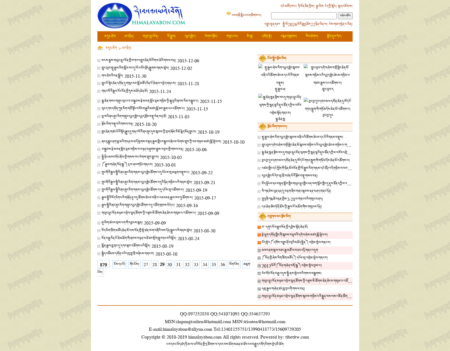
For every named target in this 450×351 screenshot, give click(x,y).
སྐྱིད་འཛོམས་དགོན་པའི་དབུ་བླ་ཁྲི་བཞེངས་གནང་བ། (128, 253)
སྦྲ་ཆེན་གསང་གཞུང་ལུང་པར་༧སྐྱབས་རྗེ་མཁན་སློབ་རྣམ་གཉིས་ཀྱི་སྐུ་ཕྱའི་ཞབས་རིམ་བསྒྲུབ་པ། (150, 101)
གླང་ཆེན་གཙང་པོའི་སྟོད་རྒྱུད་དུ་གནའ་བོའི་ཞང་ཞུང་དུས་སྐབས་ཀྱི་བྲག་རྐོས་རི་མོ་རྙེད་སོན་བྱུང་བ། (149, 131)
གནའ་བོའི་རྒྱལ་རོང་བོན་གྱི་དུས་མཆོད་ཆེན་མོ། (125, 91)
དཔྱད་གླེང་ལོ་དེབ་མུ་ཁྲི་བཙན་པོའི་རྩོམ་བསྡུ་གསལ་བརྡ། (290, 175)
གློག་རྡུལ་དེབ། (334, 36)
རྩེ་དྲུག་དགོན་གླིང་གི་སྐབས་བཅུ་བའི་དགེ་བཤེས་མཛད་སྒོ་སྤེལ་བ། (295, 235)
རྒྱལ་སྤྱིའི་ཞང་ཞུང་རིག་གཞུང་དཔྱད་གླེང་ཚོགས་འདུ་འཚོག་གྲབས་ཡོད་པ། (138, 205)
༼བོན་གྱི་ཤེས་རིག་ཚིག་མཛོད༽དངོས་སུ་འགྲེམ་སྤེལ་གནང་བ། (295, 257)
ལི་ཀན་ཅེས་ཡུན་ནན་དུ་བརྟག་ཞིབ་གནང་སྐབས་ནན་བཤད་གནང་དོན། (296, 191)
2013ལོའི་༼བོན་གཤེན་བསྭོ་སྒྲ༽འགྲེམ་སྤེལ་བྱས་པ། (292, 265)
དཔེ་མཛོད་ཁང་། (288, 6)
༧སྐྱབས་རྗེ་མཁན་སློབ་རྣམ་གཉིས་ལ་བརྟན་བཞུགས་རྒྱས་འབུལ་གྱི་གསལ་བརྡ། (143, 149)
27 (145, 264)
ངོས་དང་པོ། (120, 264)
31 (178, 264)
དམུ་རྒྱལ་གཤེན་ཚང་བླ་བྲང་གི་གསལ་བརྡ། (283, 288)
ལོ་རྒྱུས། (171, 36)
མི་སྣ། (250, 36)
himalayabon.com (205, 336)
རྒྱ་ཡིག (319, 6)
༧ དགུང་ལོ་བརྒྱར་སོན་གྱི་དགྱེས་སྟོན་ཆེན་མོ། (285, 227)
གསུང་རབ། (232, 36)
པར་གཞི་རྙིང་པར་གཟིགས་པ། (246, 15)
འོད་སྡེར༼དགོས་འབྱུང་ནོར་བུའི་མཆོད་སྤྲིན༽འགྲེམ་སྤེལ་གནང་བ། (296, 242)
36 (222, 264)
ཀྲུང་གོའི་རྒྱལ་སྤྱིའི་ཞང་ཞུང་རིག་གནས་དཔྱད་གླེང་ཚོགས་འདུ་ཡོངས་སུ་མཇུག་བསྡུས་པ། (146, 172)
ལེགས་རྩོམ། (211, 36)
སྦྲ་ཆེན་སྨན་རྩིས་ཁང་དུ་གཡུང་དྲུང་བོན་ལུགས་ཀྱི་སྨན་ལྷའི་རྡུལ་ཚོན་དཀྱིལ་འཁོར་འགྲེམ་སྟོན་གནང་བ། (313, 152)
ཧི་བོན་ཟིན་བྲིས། (306, 6)
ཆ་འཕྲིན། (129, 36)
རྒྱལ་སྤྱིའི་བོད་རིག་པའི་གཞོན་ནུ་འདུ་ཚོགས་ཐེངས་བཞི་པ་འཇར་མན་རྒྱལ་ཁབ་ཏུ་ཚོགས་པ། (147, 197)
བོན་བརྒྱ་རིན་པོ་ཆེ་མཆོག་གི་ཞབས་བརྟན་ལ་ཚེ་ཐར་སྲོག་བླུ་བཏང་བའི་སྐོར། (139, 238)
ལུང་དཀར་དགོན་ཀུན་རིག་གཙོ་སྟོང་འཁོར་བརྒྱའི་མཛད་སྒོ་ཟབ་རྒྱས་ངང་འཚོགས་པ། (143, 108)
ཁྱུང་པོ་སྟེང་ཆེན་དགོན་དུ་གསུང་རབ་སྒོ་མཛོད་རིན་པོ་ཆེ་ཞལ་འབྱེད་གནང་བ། (139, 83)
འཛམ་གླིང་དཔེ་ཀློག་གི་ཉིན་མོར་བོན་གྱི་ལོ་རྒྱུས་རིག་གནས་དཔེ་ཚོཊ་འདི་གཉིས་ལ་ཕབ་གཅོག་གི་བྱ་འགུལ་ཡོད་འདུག (320, 168)
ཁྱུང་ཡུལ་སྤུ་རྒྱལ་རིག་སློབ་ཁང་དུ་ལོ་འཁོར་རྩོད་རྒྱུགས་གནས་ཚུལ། (135, 68)
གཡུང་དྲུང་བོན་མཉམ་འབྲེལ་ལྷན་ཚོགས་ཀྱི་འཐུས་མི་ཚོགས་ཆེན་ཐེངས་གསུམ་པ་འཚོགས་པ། (149, 213)
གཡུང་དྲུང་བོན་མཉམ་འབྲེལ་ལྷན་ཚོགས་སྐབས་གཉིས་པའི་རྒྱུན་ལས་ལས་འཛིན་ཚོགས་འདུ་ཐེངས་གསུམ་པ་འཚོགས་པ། (323, 296)
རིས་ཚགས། (312, 36)
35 (213, 264)
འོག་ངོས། (234, 264)
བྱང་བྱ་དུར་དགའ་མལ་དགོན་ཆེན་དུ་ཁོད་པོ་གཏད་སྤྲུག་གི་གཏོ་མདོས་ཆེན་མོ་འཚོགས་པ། (306, 160)
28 (154, 264)
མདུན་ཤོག (110, 36)
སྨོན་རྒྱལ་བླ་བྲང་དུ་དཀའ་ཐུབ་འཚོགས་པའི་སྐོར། (126, 245)
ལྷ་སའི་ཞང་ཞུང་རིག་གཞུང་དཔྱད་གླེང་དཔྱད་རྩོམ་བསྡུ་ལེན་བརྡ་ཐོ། (134, 116)
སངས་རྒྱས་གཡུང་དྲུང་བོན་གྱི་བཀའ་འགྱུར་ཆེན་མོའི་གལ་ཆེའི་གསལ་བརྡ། (139, 60)
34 (205, 264)
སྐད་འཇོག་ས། (345, 6)
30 (169, 264)
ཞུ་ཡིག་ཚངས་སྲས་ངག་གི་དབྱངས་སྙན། (122, 222)
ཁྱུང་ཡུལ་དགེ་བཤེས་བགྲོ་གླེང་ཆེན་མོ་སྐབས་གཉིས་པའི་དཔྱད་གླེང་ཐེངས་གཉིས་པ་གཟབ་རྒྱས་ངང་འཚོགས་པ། (317, 145)
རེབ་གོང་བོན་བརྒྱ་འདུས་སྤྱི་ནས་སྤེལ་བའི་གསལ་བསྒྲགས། (292, 273)
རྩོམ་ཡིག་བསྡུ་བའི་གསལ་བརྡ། (117, 124)
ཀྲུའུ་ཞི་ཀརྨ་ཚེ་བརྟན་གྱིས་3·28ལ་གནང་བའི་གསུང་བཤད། (292, 199)
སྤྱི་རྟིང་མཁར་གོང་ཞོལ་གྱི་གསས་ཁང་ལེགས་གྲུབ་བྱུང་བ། (130, 157)
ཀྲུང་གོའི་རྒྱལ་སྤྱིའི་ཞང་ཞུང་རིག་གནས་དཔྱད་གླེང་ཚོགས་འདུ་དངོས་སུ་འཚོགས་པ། (143, 189)
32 (187, 264)
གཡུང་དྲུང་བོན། (150, 36)
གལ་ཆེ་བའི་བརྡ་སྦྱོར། (112, 75)
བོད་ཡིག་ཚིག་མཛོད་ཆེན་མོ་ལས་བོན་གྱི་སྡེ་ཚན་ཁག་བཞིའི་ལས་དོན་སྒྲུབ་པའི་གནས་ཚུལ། (147, 230)
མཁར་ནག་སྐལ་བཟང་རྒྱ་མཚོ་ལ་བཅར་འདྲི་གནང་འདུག (290, 250)
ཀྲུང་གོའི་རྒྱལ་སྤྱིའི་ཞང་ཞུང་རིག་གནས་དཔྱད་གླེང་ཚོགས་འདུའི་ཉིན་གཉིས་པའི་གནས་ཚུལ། (147, 182)
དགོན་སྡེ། (267, 36)
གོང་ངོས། (134, 264)
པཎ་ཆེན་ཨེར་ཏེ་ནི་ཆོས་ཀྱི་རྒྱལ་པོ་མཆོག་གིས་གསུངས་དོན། (292, 206)
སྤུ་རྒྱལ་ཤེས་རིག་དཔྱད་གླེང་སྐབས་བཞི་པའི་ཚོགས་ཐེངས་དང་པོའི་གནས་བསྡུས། (302, 137)
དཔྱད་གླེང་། (190, 36)
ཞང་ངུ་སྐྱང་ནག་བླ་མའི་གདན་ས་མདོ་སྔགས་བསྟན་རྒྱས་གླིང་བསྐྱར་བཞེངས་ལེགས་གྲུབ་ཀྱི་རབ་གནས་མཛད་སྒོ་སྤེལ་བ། (161, 141)
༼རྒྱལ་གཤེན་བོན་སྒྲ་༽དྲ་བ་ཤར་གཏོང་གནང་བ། (127, 164)
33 (196, 264)
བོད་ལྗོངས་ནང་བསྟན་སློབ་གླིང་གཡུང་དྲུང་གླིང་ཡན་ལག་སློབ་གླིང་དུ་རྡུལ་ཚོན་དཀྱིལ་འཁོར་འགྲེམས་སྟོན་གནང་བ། (318, 183)
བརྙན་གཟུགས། (289, 36)
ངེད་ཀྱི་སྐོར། (331, 6)
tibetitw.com (297, 336)
